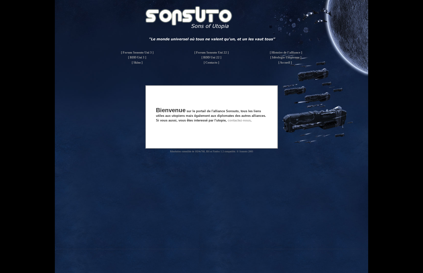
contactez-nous (239, 120)
